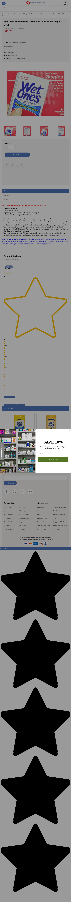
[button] (2, 451)
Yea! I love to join (53, 459)
